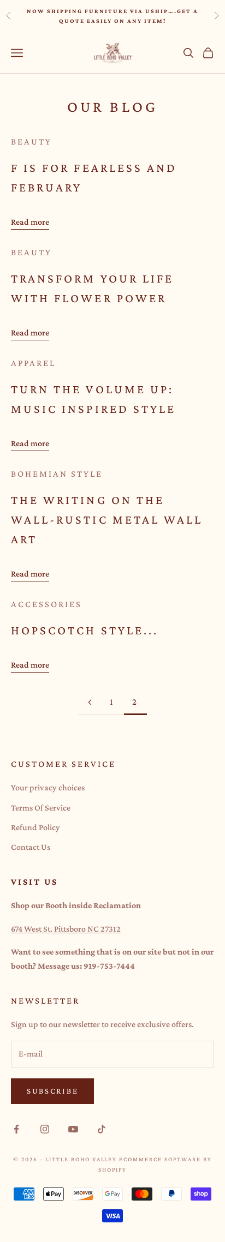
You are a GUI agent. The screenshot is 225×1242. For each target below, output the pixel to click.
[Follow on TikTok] (101, 1129)
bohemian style (57, 474)
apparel (33, 363)
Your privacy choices (48, 787)
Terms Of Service (40, 807)
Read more (30, 221)
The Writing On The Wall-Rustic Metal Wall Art (107, 519)
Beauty (31, 141)
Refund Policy (35, 827)
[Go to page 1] (89, 702)
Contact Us (30, 846)
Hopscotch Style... (84, 630)
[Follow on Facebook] (16, 1129)
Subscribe (52, 1091)
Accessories (46, 604)
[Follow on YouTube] (73, 1129)
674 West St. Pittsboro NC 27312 (66, 928)
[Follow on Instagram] (44, 1129)
